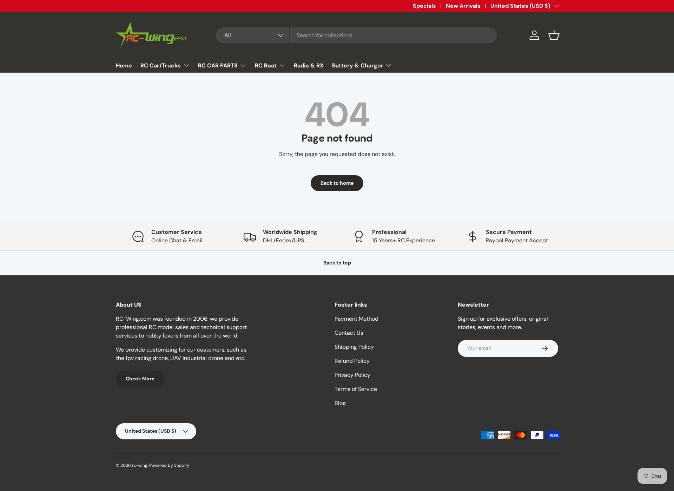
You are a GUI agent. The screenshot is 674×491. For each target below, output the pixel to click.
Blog (340, 403)
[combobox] (356, 35)
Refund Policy (352, 361)
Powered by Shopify (169, 465)
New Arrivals (463, 5)
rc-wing (139, 465)
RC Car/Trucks (160, 65)
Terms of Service (356, 389)
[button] (554, 35)
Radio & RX (309, 65)
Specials (424, 5)
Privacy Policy (352, 375)
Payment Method (356, 318)
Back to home (337, 183)
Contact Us (349, 332)
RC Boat (266, 65)
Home (124, 65)
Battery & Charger (357, 65)
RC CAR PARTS (218, 65)
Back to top (337, 263)
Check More (140, 378)
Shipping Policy (354, 347)
